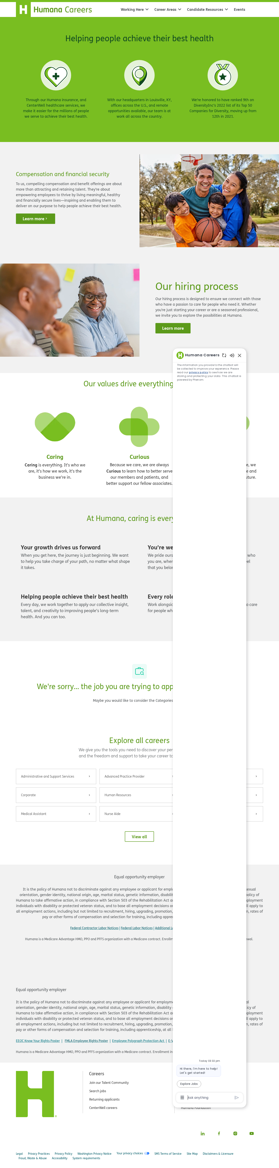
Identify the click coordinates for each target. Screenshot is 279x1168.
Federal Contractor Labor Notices (94, 928)
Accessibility (59, 1158)
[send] (236, 1097)
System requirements (86, 1158)
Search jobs (97, 1091)
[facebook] (219, 1133)
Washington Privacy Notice (94, 1154)
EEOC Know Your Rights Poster (38, 1040)
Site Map (192, 1154)
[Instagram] (235, 1133)
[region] (209, 726)
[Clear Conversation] (224, 355)
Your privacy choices (130, 1153)
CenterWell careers (103, 1107)
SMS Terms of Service (168, 1154)
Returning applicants (104, 1099)
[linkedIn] (203, 1133)
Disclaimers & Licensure (218, 1154)
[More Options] (182, 1097)
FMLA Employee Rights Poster (86, 1040)
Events (239, 9)
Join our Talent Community (109, 1082)
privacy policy (198, 372)
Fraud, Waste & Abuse (33, 1158)
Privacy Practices (39, 1154)
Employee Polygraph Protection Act (138, 1040)
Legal (19, 1154)
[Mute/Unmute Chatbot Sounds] (232, 355)
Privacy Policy (63, 1154)
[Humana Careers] (56, 8)
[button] (139, 836)
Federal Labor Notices (137, 928)
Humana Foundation (196, 1107)
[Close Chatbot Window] (239, 355)
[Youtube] (252, 1133)
